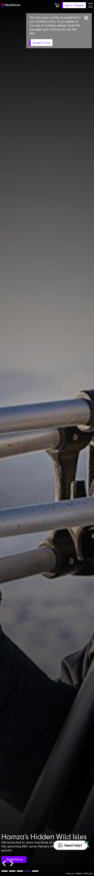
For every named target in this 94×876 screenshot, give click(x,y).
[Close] (86, 18)
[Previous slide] (4, 863)
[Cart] (57, 5)
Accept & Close (41, 42)
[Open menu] (90, 5)
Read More (14, 859)
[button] (71, 845)
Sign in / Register (74, 5)
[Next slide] (11, 863)
